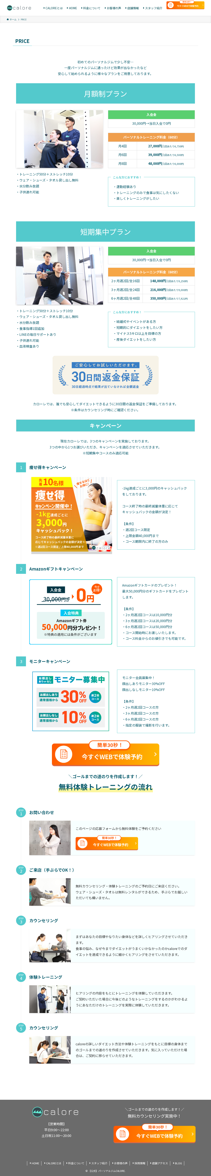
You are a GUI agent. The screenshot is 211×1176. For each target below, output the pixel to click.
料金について (76, 1163)
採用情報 (140, 1163)
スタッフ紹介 (99, 1163)
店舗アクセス (160, 1163)
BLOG (178, 1163)
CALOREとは (53, 1163)
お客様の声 (121, 1163)
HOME (35, 1163)
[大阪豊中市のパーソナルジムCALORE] (20, 8)
